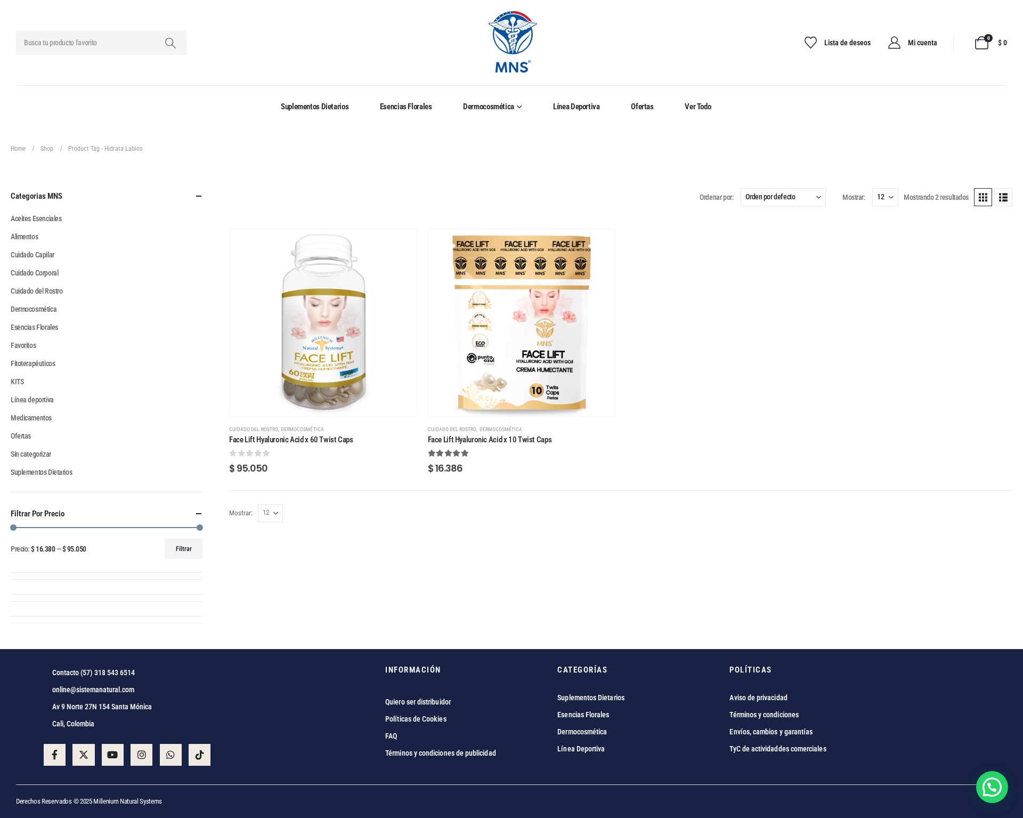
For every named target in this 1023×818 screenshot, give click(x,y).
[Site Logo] (511, 43)
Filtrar (184, 549)
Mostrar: (853, 197)
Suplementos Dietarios (314, 106)
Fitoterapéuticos (33, 363)
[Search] (170, 43)
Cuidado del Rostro (253, 429)
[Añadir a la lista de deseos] (401, 245)
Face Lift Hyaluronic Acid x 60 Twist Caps (291, 439)
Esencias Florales (406, 106)
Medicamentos (31, 418)
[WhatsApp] (171, 755)
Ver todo (698, 106)
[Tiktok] (199, 755)
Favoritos (23, 345)
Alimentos (24, 236)
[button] (983, 197)
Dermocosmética (488, 106)
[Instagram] (141, 755)
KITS (17, 381)
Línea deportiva (576, 106)
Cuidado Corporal (34, 273)
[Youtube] (113, 755)
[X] (83, 755)
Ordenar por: (717, 197)
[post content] (323, 322)
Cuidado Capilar (32, 254)
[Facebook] (55, 755)
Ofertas (642, 106)
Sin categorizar (31, 454)
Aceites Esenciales (36, 218)
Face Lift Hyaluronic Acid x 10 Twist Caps (490, 439)
